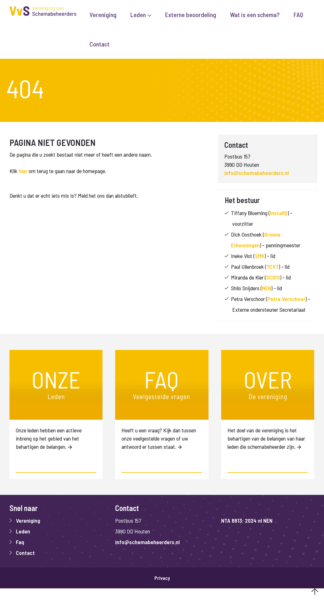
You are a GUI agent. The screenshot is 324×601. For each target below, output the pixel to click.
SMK (260, 255)
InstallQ (279, 212)
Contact (25, 552)
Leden (23, 531)
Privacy (162, 578)
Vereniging (28, 520)
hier (23, 170)
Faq (20, 541)
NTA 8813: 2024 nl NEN (246, 520)
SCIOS (273, 277)
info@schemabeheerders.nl (256, 172)
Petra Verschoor (286, 298)
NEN (266, 288)
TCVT (272, 266)
